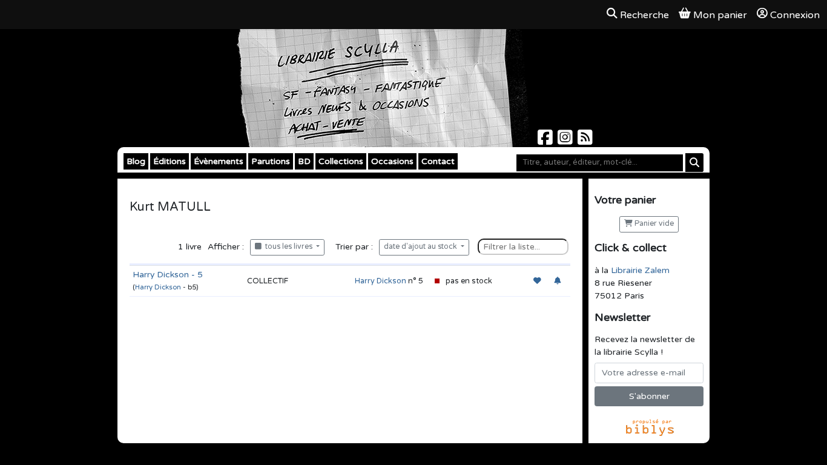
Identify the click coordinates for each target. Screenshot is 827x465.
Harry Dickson (158, 287)
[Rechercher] (694, 162)
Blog (136, 161)
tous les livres (288, 246)
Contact (438, 161)
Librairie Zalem (640, 270)
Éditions (169, 161)
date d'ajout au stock (421, 246)
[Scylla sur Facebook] (546, 141)
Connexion (795, 15)
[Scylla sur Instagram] (566, 141)
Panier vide (653, 223)
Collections (340, 161)
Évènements (218, 161)
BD (304, 161)
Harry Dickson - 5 (168, 274)
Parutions (270, 161)
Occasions (392, 161)
